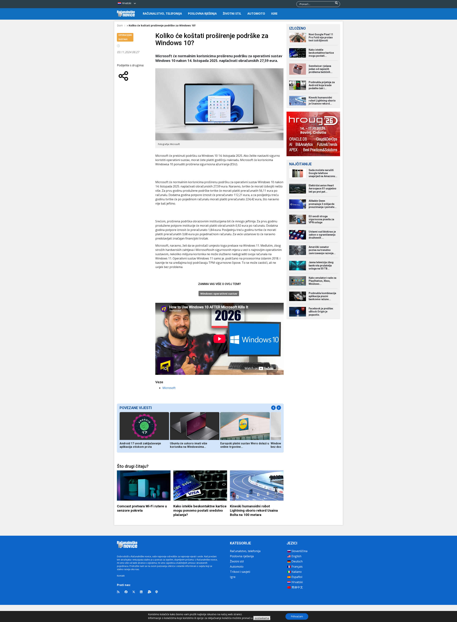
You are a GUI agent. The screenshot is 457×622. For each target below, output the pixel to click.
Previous (273, 408)
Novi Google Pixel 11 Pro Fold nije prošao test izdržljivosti (321, 37)
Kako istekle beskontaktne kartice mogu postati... (321, 52)
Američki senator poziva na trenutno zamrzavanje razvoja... (322, 250)
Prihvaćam (297, 616)
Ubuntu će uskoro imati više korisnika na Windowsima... (188, 445)
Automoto (256, 14)
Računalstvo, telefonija (162, 14)
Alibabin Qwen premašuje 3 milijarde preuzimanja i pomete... (323, 203)
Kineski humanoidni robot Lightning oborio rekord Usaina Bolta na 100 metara (254, 510)
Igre (274, 14)
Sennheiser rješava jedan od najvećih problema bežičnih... (320, 69)
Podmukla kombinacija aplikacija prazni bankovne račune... (322, 296)
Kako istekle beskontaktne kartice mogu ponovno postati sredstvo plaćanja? (200, 510)
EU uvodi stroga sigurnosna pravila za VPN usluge (321, 219)
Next (279, 408)
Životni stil (232, 14)
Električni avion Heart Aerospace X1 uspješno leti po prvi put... (322, 188)
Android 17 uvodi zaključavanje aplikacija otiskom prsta (140, 445)
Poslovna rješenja (202, 14)
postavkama (262, 618)
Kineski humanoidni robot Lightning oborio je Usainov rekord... (322, 100)
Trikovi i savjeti (240, 572)
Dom (120, 25)
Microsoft (168, 388)
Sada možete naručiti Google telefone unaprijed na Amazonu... (323, 173)
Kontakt (121, 575)
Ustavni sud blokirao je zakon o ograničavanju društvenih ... (322, 234)
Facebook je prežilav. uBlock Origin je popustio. (321, 311)
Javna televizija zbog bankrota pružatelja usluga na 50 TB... (321, 265)
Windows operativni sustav (218, 293)
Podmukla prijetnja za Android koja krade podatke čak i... (322, 85)
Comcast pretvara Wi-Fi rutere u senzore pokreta (142, 508)
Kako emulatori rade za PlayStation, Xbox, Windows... (322, 280)
